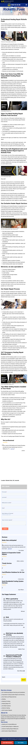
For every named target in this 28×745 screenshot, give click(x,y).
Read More (10, 548)
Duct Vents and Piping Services (9, 697)
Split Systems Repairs (7, 710)
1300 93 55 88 (15, 5)
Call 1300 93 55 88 (7, 742)
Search (3, 677)
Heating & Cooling (6, 701)
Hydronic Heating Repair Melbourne (10, 728)
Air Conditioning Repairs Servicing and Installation (13, 692)
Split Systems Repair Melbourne (9, 731)
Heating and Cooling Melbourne (9, 724)
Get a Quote (20, 742)
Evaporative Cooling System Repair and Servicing (13, 694)
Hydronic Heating (6, 708)
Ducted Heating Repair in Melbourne (10, 726)
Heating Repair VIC (6, 703)
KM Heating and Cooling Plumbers (18, 739)
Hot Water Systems (6, 705)
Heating (4, 699)
